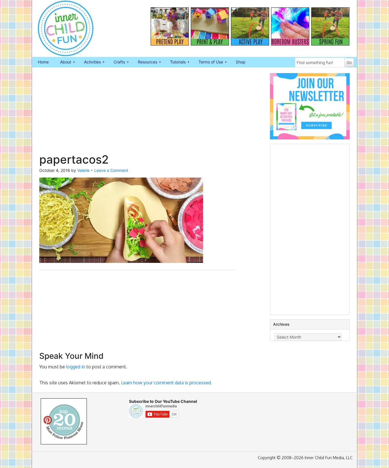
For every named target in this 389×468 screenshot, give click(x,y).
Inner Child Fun (60, 28)
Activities (89, 62)
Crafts (116, 62)
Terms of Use (208, 62)
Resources (144, 62)
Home (43, 61)
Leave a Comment (111, 170)
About (62, 62)
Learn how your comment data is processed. (166, 382)
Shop (240, 61)
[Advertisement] (137, 113)
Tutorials (175, 62)
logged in (75, 367)
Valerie (83, 170)
